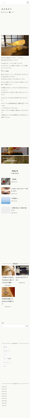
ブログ (12, 12)
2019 (3, 403)
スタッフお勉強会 (7, 358)
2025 (3, 389)
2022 (3, 396)
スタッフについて (7, 362)
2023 (3, 393)
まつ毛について (6, 351)
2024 (3, 391)
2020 (3, 401)
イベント (5, 355)
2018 (3, 405)
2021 (3, 398)
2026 (3, 386)
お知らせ (5, 347)
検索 (3, 323)
